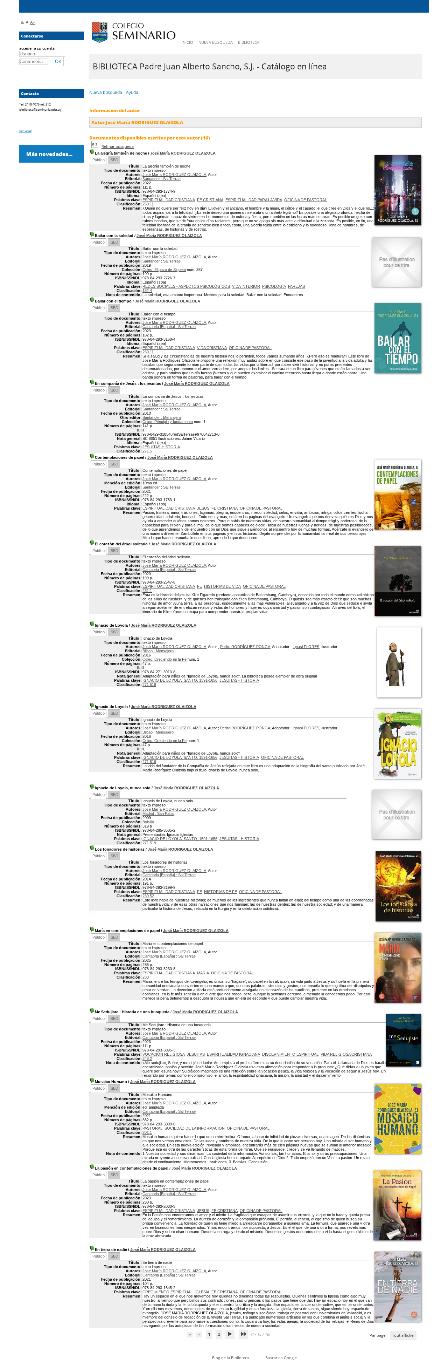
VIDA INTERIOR (246, 286)
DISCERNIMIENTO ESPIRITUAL (290, 1054)
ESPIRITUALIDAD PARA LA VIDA (253, 200)
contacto (25, 130)
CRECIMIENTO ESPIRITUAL (167, 1292)
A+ (32, 22)
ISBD (114, 160)
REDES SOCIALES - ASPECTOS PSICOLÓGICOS (186, 286)
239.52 (148, 896)
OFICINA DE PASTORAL (305, 200)
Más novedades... (49, 153)
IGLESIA (202, 1292)
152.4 (147, 290)
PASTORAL (152, 1128)
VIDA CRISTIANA (212, 348)
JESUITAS (196, 1054)
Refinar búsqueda (118, 146)
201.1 (147, 1132)
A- (22, 21)
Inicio (187, 42)
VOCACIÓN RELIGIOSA (163, 1054)
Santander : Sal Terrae (161, 179)
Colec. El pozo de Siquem (164, 269)
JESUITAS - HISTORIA (239, 680)
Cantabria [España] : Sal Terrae (169, 327)
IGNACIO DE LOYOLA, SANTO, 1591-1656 (179, 680)
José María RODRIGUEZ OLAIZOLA (183, 153)
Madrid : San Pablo (158, 813)
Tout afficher (403, 1335)
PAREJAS (296, 286)
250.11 (148, 204)
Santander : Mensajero (161, 417)
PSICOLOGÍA (274, 286)
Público (98, 160)
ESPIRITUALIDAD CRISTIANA (168, 200)
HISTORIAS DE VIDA (222, 586)
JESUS (203, 508)
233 (145, 977)
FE (199, 586)
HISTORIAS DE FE (220, 892)
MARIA (203, 973)
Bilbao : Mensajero (158, 651)
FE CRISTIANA (210, 200)
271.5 (147, 451)
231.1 (147, 590)
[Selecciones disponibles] (95, 146)
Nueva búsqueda (215, 42)
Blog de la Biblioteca (230, 1357)
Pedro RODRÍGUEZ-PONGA (245, 647)
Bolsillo (148, 822)
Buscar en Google (281, 1357)
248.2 (147, 1058)
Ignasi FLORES (306, 647)
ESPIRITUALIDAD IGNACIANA (233, 1054)
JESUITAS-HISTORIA (161, 447)
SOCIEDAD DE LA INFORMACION (194, 1128)
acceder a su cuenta (37, 48)
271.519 (149, 684)
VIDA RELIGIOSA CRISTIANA (346, 1054)
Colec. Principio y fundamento (167, 422)
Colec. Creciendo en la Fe (164, 659)
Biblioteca (248, 42)
